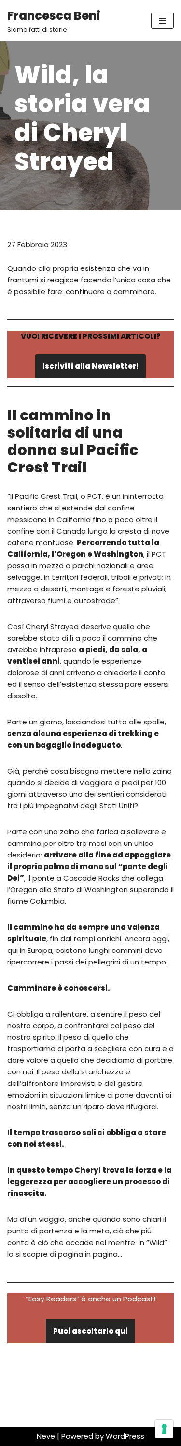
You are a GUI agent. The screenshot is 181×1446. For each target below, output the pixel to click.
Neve (46, 1436)
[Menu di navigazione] (162, 21)
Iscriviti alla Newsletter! (90, 366)
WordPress (125, 1436)
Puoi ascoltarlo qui (90, 1331)
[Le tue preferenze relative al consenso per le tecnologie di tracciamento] (164, 1429)
